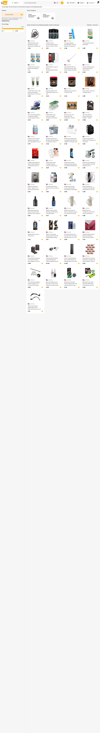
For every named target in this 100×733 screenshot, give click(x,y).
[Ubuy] (4, 2)
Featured (95, 25)
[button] (71, 3)
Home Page (5, 7)
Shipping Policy (5, 20)
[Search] (62, 2)
